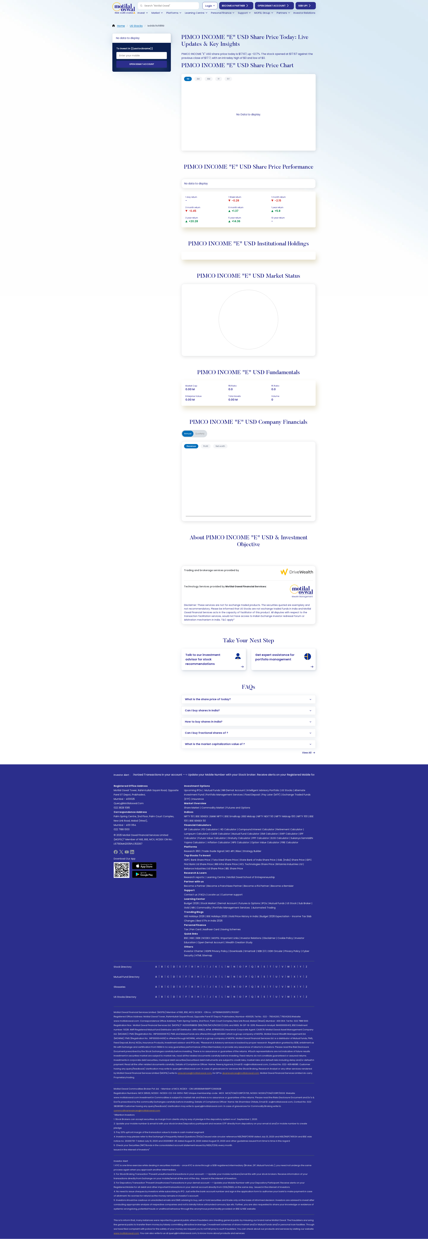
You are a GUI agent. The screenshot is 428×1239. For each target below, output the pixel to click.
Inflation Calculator (218, 842)
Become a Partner (233, 5)
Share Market (191, 807)
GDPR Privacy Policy (216, 951)
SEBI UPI (302, 5)
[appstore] (144, 865)
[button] (141, 5)
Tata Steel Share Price (225, 859)
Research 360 (192, 851)
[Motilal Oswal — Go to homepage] (123, 8)
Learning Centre (215, 877)
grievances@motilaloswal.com (195, 1073)
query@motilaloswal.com (129, 803)
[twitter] (121, 853)
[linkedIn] (132, 853)
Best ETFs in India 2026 (210, 920)
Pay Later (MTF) (271, 794)
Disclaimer (269, 938)
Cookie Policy (285, 938)
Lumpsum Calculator (196, 833)
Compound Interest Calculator (256, 829)
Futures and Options (238, 807)
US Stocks (286, 790)
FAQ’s (202, 894)
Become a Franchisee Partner (224, 886)
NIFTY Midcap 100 (285, 816)
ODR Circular (275, 951)
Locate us (213, 894)
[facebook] (116, 853)
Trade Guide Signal (213, 851)
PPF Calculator (260, 838)
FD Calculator (210, 829)
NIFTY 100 (302, 816)
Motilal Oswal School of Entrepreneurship (251, 877)
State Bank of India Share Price (258, 859)
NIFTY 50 (189, 816)
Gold (186, 907)
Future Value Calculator (212, 838)
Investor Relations (251, 938)
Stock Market (208, 903)
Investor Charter (193, 951)
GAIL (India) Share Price (291, 859)
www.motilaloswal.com (126, 1233)
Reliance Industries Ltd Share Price (204, 868)
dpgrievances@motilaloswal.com (240, 1073)
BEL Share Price (234, 868)
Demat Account (227, 903)
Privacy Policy (292, 951)
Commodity (204, 907)
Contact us (190, 894)
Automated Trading (264, 907)
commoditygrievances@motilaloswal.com (137, 1110)
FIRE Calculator (289, 842)
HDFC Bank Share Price (197, 859)
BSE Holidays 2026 (217, 916)
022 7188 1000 (122, 829)
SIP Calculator (192, 829)
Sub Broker (305, 903)
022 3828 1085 (122, 807)
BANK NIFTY (216, 816)
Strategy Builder (252, 851)
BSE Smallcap (232, 816)
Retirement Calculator (289, 829)
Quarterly (199, 433)
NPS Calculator (240, 842)
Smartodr (249, 951)
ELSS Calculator (280, 838)
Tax (186, 929)
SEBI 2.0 (261, 951)
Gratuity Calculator (239, 838)
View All (306, 752)
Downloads (236, 951)
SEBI (198, 938)
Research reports (194, 877)
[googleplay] (144, 874)
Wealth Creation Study (239, 942)
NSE (192, 938)
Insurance (198, 799)
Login (208, 6)
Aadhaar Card (211, 929)
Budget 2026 (191, 903)
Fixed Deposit (252, 794)
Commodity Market (212, 807)
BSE (186, 938)
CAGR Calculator (220, 833)
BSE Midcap (248, 816)
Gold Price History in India (243, 916)
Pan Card (195, 929)
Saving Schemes (231, 929)
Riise (238, 851)
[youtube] (127, 853)
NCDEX (206, 938)
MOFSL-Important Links (225, 938)
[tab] (188, 79)
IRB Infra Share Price (226, 864)
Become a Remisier (282, 886)
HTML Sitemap (204, 955)
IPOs (264, 903)
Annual (187, 433)
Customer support (232, 894)
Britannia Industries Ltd (289, 864)
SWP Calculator (289, 833)
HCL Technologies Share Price (257, 864)
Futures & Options (249, 903)
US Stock (292, 903)
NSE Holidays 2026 (194, 916)
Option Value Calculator (265, 842)
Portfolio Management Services (224, 794)
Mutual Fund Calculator (245, 833)
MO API (230, 851)
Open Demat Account (272, 5)
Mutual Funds (212, 790)
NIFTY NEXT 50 (265, 816)
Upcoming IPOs (193, 790)
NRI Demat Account (233, 790)
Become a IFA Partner (256, 886)
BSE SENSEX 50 (198, 820)
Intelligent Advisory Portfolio (263, 790)
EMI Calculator (269, 833)
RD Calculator (228, 829)
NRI (193, 907)
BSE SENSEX (202, 816)
